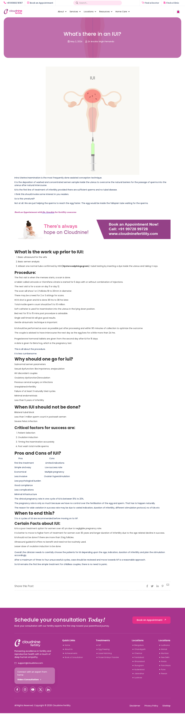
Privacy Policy (151, 705)
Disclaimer (135, 705)
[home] (29, 11)
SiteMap (166, 705)
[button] (61, 11)
